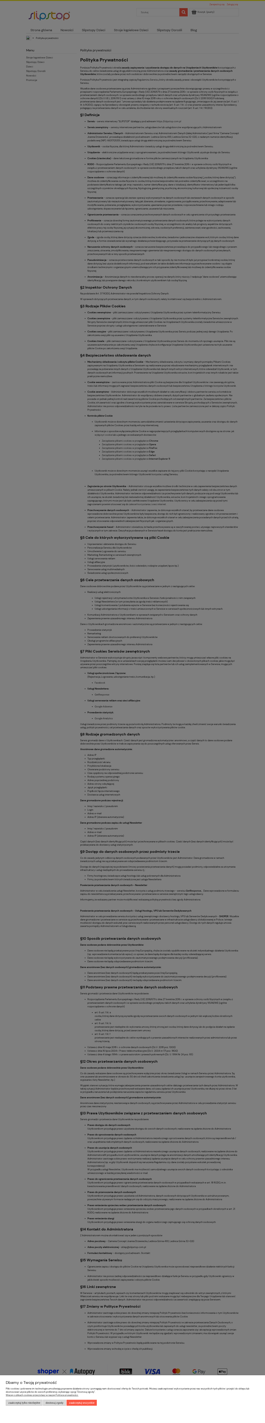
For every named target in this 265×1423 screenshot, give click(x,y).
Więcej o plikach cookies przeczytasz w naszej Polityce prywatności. (42, 1395)
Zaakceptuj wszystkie (81, 1402)
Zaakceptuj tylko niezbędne (24, 1402)
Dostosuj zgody (54, 1402)
